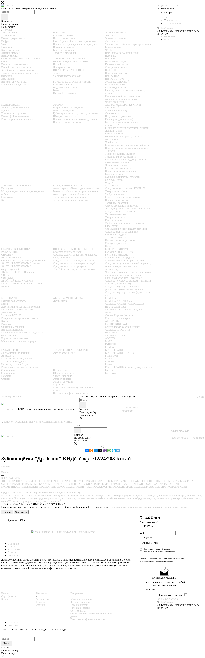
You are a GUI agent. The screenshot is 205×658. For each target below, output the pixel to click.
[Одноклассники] (91, 450)
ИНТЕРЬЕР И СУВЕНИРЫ (118, 481)
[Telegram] (118, 450)
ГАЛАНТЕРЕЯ (123, 486)
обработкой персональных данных (168, 507)
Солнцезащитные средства (67, 495)
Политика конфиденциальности (88, 619)
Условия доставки (80, 607)
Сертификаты (8, 596)
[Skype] (114, 450)
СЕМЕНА (109, 486)
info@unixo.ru (166, 28)
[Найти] (4, 17)
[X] (100, 450)
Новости (40, 602)
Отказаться (21, 512)
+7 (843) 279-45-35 (168, 5)
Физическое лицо (80, 602)
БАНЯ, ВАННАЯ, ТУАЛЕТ (138, 484)
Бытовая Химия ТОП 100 (15, 495)
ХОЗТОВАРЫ (9, 481)
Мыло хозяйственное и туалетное (118, 498)
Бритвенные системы (41, 495)
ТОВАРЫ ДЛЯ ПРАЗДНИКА (75, 481)
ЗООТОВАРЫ (67, 486)
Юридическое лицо (81, 599)
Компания (41, 593)
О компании (42, 599)
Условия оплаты (79, 605)
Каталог (5, 593)
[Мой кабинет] (169, 434)
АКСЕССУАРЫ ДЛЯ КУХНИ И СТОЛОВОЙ (68, 484)
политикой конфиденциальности (129, 507)
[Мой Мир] (96, 450)
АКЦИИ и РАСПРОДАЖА (89, 486)
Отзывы (12, 546)
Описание (13, 543)
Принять (7, 512)
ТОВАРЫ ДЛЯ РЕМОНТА (108, 484)
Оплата (12, 552)
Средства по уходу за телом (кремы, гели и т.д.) (35, 501)
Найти (6, 643)
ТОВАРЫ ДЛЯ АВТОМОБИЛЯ (150, 486)
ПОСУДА (97, 481)
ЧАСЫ (55, 481)
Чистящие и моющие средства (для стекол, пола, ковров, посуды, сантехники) (57, 498)
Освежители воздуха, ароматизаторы (102, 495)
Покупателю (77, 593)
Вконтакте (169, 36)
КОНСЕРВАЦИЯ (177, 486)
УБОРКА (38, 484)
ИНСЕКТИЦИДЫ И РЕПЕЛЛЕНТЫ (38, 486)
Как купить (14, 549)
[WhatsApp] (109, 450)
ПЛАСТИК (23, 481)
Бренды (5, 599)
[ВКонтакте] (87, 450)
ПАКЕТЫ (138, 481)
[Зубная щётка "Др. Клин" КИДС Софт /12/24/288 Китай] (67, 531)
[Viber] (105, 450)
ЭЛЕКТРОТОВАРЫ (40, 481)
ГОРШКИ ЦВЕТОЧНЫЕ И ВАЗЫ (163, 481)
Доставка (13, 555)
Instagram (168, 39)
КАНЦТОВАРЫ (23, 484)
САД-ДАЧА (160, 484)
